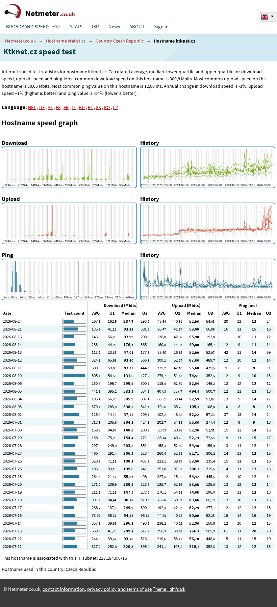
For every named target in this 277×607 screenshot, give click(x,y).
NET (32, 107)
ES (58, 107)
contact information (64, 589)
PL (90, 107)
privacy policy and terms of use (119, 589)
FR (66, 107)
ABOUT (137, 27)
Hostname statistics (65, 41)
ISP (95, 27)
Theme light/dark (169, 589)
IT (74, 107)
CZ (115, 107)
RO (107, 107)
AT (50, 107)
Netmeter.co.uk (20, 41)
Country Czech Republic (120, 41)
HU (82, 107)
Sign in (161, 27)
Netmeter (50, 13)
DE (42, 107)
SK (98, 107)
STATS (76, 27)
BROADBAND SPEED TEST (33, 27)
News (114, 27)
